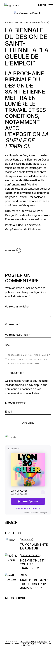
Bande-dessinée (30, 555)
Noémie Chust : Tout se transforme (32, 564)
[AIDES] (28, 437)
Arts (45, 22)
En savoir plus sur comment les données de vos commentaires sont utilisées (26, 389)
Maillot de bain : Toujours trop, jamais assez (34, 584)
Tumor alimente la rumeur (34, 546)
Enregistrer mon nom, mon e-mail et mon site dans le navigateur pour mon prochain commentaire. (29, 359)
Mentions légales (25, 643)
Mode (24, 575)
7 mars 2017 (11, 22)
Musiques (26, 539)
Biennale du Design (38, 159)
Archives (42, 642)
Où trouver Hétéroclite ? (35, 644)
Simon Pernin (29, 22)
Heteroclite (28, 642)
